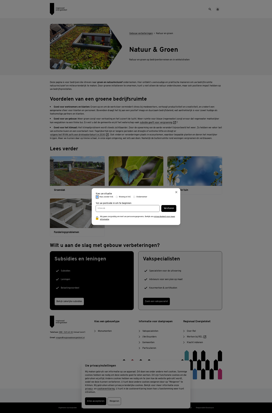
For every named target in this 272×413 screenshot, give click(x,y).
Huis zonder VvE (106, 197)
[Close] (176, 192)
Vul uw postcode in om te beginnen (113, 203)
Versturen (169, 208)
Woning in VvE (125, 197)
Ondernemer (141, 197)
